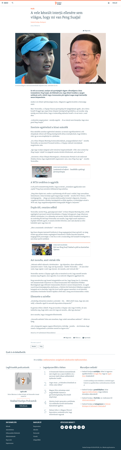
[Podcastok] (108, 3)
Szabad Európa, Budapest (38, 22)
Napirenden (37, 426)
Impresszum (9, 443)
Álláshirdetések (10, 436)
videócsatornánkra (88, 400)
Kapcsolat (9, 440)
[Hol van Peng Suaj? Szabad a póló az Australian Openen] (42, 249)
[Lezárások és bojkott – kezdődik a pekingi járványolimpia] (42, 171)
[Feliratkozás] (83, 427)
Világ (32, 9)
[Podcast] (79, 427)
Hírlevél (114, 3)
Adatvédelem (10, 430)
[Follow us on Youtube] (62, 427)
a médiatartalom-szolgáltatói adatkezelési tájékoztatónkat (64, 360)
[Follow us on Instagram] (70, 427)
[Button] (86, 31)
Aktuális (35, 430)
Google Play (98, 374)
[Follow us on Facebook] (66, 427)
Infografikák (36, 440)
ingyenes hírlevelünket (90, 392)
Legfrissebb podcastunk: (18, 367)
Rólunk (8, 426)
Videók (35, 436)
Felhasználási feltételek (13, 433)
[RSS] (74, 427)
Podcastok (36, 433)
